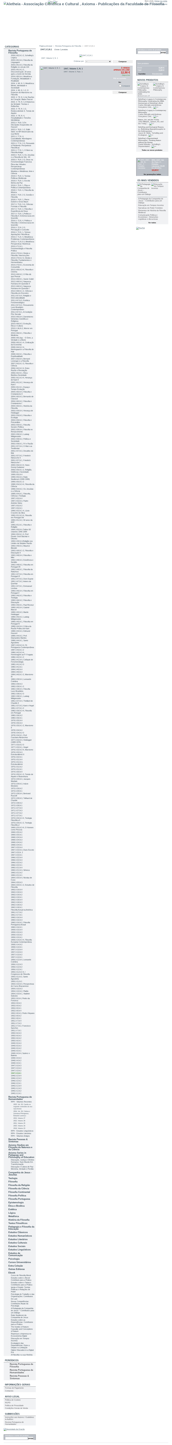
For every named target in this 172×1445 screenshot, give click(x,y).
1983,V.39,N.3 (16, 684)
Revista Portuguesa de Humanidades (20, 1098)
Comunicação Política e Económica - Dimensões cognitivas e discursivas (148, 217)
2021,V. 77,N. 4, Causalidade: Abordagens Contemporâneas (21, 138)
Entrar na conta (161, 1)
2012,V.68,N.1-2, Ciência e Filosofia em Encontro (22, 292)
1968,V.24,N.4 (16, 837)
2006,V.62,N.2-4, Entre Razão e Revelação (20, 369)
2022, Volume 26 (19, 1121)
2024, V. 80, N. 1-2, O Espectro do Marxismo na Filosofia (21, 92)
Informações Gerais (17, 1384)
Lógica (11, 1213)
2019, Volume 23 (19, 1128)
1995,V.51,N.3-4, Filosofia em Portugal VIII (21, 516)
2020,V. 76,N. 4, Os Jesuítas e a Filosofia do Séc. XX (22, 156)
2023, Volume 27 (19, 1118)
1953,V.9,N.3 (16, 1003)
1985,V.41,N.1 (16, 667)
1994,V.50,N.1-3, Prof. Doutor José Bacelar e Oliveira (20, 536)
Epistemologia (16, 1202)
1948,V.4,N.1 (16, 1063)
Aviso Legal (12, 1396)
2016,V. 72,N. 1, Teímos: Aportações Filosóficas (21, 233)
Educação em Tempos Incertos (151, 205)
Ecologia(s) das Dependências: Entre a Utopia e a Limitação (20, 1345)
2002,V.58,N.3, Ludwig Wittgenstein (20, 435)
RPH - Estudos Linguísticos (22, 1131)
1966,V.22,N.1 (16, 865)
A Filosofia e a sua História (21, 1355)
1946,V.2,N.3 (16, 1078)
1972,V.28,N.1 (16, 805)
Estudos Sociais (16, 1246)
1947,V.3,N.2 (16, 1071)
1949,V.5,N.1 (16, 1051)
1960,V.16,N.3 (16, 920)
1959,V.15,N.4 (16, 930)
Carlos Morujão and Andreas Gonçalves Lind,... (149, 106)
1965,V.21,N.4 (16, 868)
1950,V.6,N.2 (16, 1038)
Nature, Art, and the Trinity (148, 120)
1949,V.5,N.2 (16, 1048)
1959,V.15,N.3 (16, 932)
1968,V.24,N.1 (16, 845)
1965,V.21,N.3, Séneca (20, 870)
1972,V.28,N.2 (16, 803)
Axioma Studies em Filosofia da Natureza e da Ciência (20, 1147)
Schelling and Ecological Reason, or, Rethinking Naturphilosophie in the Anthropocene (151, 129)
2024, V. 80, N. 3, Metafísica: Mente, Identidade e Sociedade (22, 85)
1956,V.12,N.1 (16, 969)
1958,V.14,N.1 (16, 947)
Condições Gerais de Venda (16, 1408)
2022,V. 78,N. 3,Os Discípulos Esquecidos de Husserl (21, 125)
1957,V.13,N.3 (16, 952)
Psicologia (13, 1259)
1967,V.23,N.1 (16, 855)
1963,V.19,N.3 (16, 892)
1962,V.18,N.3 (16, 902)
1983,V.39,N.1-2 (17, 686)
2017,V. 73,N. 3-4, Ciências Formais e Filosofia (22, 205)
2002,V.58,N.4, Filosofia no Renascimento (22, 430)
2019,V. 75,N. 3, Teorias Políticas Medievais (20, 177)
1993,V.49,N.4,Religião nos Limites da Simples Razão (22, 542)
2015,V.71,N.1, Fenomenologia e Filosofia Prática (21, 248)
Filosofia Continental (19, 1192)
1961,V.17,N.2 (16, 912)
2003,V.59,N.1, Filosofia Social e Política (20, 426)
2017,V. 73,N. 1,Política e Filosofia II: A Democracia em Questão (22, 216)
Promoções (144, 156)
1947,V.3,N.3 (16, 1066)
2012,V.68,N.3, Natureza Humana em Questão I (21, 287)
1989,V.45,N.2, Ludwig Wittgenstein (20, 618)
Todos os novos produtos (152, 150)
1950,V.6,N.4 (16, 1033)
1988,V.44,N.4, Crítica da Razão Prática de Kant (21, 627)
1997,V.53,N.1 (16, 508)
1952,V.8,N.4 (16, 1011)
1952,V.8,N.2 (16, 1016)
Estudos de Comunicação (15, 1254)
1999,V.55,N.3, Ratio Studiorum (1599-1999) (20, 478)
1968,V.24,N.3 (16, 840)
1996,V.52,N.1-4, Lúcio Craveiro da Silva (20, 512)
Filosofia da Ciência (18, 1188)
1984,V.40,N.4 (16, 669)
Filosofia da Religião (19, 1185)
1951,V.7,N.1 (16, 1030)
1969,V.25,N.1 (16, 835)
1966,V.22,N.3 (16, 860)
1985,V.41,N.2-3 (17, 664)
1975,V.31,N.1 (16, 769)
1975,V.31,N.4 (16, 759)
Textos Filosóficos (17, 1223)
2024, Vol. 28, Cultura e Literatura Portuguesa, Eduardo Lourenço (21, 1113)
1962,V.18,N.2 (16, 905)
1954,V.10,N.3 (16, 989)
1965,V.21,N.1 (16, 875)
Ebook (11, 1272)
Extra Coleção (15, 1266)
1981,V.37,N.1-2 (17, 708)
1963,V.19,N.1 (16, 897)
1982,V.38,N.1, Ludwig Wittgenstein (20, 697)
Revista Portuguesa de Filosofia (20, 51)
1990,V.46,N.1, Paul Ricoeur (22, 605)
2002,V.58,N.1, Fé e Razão (22, 444)
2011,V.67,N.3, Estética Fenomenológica (20, 301)
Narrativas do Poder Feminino (150, 208)
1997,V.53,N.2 (16, 506)
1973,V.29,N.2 (16, 788)
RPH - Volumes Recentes (21, 1102)
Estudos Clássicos (18, 1232)
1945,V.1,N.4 (16, 1086)
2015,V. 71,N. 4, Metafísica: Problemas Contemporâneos (22, 238)
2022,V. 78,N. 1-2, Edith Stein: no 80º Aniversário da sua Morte (22, 131)
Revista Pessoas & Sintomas (18, 1140)
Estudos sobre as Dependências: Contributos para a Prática (22, 1322)
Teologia (12, 1178)
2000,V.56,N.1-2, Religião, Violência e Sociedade (21, 471)
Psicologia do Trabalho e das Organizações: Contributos (22, 1295)
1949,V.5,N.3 (16, 1046)
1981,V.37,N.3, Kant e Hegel (22, 706)
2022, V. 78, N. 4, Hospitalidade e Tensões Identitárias (21, 118)
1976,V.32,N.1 (16, 757)
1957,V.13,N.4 (16, 950)
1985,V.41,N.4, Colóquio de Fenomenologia (22, 661)
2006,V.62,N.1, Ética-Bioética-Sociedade (19, 374)
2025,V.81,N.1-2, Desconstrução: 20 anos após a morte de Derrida (21, 72)
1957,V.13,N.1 (16, 957)
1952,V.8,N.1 (16, 1018)
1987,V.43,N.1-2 (17, 650)
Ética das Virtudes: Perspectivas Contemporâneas (18, 166)
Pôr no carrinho (119, 78)
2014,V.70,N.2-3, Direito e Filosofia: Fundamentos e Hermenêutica (21, 260)
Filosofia (12, 1181)
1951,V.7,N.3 (16, 1023)
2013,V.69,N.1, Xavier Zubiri (22, 279)
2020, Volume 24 (19, 1126)
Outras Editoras (16, 1269)
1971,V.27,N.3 (16, 810)
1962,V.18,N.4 (16, 900)
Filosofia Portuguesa (19, 1199)
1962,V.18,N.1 (16, 907)
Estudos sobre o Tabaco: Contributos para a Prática (21, 1284)
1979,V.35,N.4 (16, 720)
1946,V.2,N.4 (16, 1076)
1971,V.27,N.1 (16, 816)
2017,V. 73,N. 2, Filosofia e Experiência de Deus (22, 210)
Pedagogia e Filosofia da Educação (21, 1227)
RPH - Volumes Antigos (20, 1136)
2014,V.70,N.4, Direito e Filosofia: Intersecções (20, 254)
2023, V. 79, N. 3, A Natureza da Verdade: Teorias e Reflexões (22, 104)
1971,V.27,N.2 (16, 813)
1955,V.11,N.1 (16, 981)
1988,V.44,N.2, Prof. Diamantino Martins (19, 637)
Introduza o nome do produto (17, 1436)
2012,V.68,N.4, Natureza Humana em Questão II (21, 282)
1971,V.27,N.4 (16, 808)
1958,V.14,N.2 (16, 944)
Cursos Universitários (19, 1262)
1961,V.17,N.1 (16, 915)
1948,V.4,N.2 (16, 1060)
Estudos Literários (18, 1239)
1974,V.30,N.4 (16, 772)
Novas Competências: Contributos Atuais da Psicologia (20, 1303)
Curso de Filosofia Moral (21, 1275)
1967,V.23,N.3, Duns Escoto (22, 850)
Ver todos (152, 223)
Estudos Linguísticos (19, 1249)
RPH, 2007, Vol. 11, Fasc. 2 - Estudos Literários (158, 163)
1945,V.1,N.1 (16, 1093)
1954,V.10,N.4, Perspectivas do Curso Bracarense (22, 985)
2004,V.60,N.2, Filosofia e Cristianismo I (21, 402)
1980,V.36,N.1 (16, 718)
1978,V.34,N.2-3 (17, 733)
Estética (12, 1209)
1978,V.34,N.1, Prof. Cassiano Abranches (19, 736)
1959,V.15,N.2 (16, 935)
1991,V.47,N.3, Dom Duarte (22, 579)
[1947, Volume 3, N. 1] (51, 78)
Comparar (126, 86)
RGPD (7, 1403)
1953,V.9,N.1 (16, 1008)
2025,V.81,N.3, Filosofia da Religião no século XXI (22, 66)
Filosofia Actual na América (22, 910)
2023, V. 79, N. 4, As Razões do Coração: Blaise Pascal (22, 98)
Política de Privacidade (14, 1405)
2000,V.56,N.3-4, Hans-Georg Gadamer (20, 466)
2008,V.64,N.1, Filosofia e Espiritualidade (21, 355)
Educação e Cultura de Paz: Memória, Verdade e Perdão (22, 1168)
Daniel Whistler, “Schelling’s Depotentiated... (149, 145)
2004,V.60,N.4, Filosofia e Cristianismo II (21, 393)
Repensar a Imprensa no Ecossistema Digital (21, 1335)
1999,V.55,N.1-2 (17, 482)
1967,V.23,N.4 (16, 847)
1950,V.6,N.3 (16, 1036)
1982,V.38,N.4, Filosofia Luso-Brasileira (20, 690)
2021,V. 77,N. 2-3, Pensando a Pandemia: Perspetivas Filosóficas (22, 145)
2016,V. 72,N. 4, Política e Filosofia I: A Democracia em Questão (22, 223)
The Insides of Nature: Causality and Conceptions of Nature (22, 1329)
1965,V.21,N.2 (16, 873)
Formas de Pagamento (14, 1388)
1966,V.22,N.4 (16, 857)
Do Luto (14, 1299)
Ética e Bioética (16, 1206)
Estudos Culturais (17, 1242)
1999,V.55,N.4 (16, 474)
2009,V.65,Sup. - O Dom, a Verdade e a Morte (22, 339)
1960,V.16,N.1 (16, 927)
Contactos (9, 1391)
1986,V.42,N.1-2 (17, 657)
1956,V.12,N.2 (16, 967)
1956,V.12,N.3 (16, 964)
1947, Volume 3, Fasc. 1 (73, 72)
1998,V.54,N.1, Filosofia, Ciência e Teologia (21, 495)
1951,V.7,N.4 (16, 1021)
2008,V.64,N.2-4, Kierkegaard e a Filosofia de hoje (22, 349)
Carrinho (143, 58)
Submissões (12, 1414)
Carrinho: (157, 4)
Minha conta (144, 4)
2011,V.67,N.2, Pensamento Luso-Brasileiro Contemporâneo (22, 307)
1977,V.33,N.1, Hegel (19, 747)
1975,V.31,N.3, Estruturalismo (17, 763)
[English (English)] (50, 2)
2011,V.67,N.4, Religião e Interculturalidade (21, 297)
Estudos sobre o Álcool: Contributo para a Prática (21, 1279)
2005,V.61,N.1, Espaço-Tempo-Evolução (20, 388)
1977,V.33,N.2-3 (17, 745)
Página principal (45, 46)
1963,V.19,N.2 (16, 895)
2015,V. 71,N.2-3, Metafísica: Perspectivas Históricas (22, 243)
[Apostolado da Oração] (14, 1429)
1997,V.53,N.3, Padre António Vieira (19, 502)
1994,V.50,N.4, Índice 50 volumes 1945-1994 (21, 530)
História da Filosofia (18, 1220)
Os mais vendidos (148, 180)
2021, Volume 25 (19, 1123)
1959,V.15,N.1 (16, 937)
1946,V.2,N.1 (16, 1083)
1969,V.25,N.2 (16, 832)
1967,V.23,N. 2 (17, 852)
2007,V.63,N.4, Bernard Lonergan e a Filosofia (20, 360)
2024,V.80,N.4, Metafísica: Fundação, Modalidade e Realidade (21, 78)
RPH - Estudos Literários (21, 1133)
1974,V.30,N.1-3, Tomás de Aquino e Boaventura (22, 775)
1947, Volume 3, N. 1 (73, 69)
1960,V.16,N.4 (16, 917)
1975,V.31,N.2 (16, 767)
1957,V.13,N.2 (16, 955)
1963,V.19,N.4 (16, 890)
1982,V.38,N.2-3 (17, 694)
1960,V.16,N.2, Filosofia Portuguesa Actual (20, 923)
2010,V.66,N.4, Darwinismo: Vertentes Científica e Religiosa (22, 319)
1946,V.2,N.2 (16, 1081)
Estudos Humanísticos (20, 1236)
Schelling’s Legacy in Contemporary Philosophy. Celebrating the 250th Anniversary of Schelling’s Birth (152, 101)
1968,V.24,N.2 (16, 842)
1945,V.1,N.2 (16, 1091)
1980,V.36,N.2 (16, 715)
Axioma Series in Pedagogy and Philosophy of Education (21, 1155)
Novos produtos (147, 80)
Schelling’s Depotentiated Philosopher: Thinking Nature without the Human (149, 140)
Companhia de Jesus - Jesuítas (20, 1173)
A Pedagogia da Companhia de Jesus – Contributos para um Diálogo (22, 1310)
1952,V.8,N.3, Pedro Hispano (22, 1013)
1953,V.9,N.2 (16, 1006)
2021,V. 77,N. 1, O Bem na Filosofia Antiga (22, 151)
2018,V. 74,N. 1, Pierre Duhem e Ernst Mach (20, 200)
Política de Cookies (13, 1400)
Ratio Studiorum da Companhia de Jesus (19, 1316)
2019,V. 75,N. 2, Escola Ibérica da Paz (20, 182)
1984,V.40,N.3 (16, 672)
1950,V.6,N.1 (16, 1041)
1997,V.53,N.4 (16, 498)
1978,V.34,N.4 (16, 730)
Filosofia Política (17, 1195)
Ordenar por (79, 61)
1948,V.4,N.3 (16, 1058)
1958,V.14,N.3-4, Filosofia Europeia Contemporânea (21, 941)
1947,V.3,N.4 (16, 1068)
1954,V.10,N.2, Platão (19, 991)
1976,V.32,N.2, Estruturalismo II (17, 753)
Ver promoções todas (152, 174)
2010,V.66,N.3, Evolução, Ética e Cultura (21, 325)
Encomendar (157, 74)
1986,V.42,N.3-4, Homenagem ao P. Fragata (22, 653)
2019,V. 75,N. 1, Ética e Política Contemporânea (20, 186)
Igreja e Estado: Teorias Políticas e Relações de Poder (20, 1289)
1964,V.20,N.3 (16, 882)
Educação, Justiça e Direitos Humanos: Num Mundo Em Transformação (22, 1162)
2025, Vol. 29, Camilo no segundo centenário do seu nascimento (22, 1107)
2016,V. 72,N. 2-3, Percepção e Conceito (20, 228)
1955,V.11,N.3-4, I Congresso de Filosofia (20, 973)
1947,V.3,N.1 (16, 1073)
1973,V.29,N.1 (16, 791)
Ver (119, 82)
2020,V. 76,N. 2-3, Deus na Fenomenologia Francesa (22, 161)
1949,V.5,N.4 (16, 1043)
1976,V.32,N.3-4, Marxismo (22, 750)
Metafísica (13, 1216)
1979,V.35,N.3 (16, 723)
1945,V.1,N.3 (16, 1088)
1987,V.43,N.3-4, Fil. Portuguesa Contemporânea (22, 646)
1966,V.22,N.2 (16, 862)
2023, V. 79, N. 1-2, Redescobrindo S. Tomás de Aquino (22, 111)
